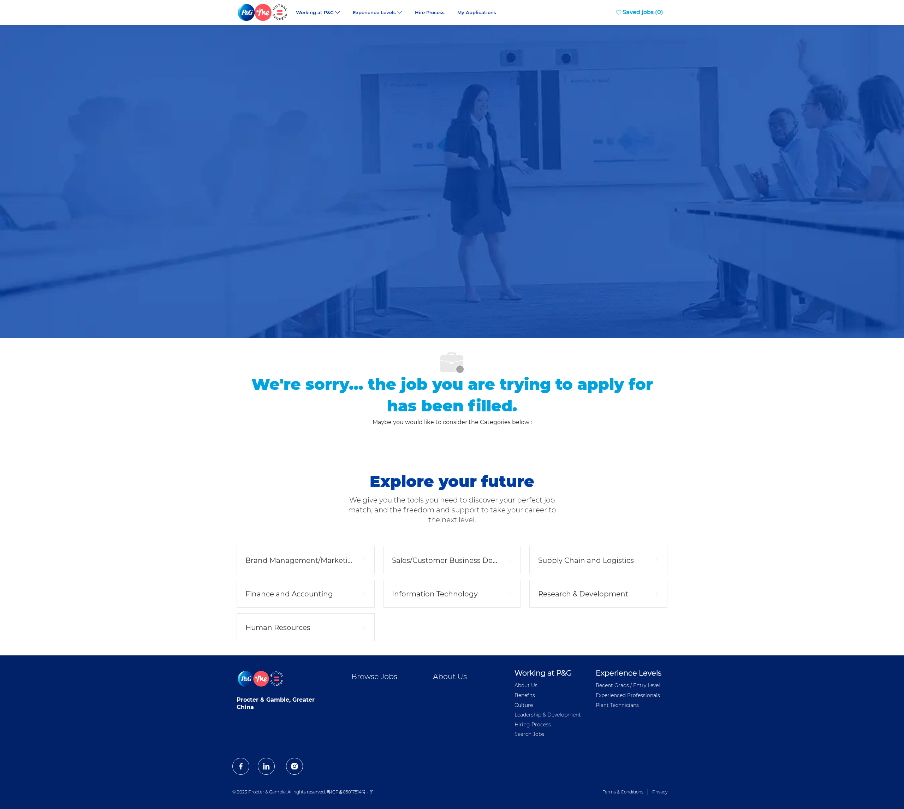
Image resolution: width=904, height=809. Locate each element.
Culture (524, 705)
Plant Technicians (617, 705)
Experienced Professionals (628, 695)
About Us (450, 676)
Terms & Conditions (623, 792)
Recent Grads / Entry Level (628, 685)
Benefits (525, 695)
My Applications (476, 12)
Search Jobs (529, 734)
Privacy (659, 792)
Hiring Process (533, 724)
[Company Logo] (263, 12)
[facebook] (240, 766)
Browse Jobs (374, 676)
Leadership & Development (548, 715)
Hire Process (430, 12)
